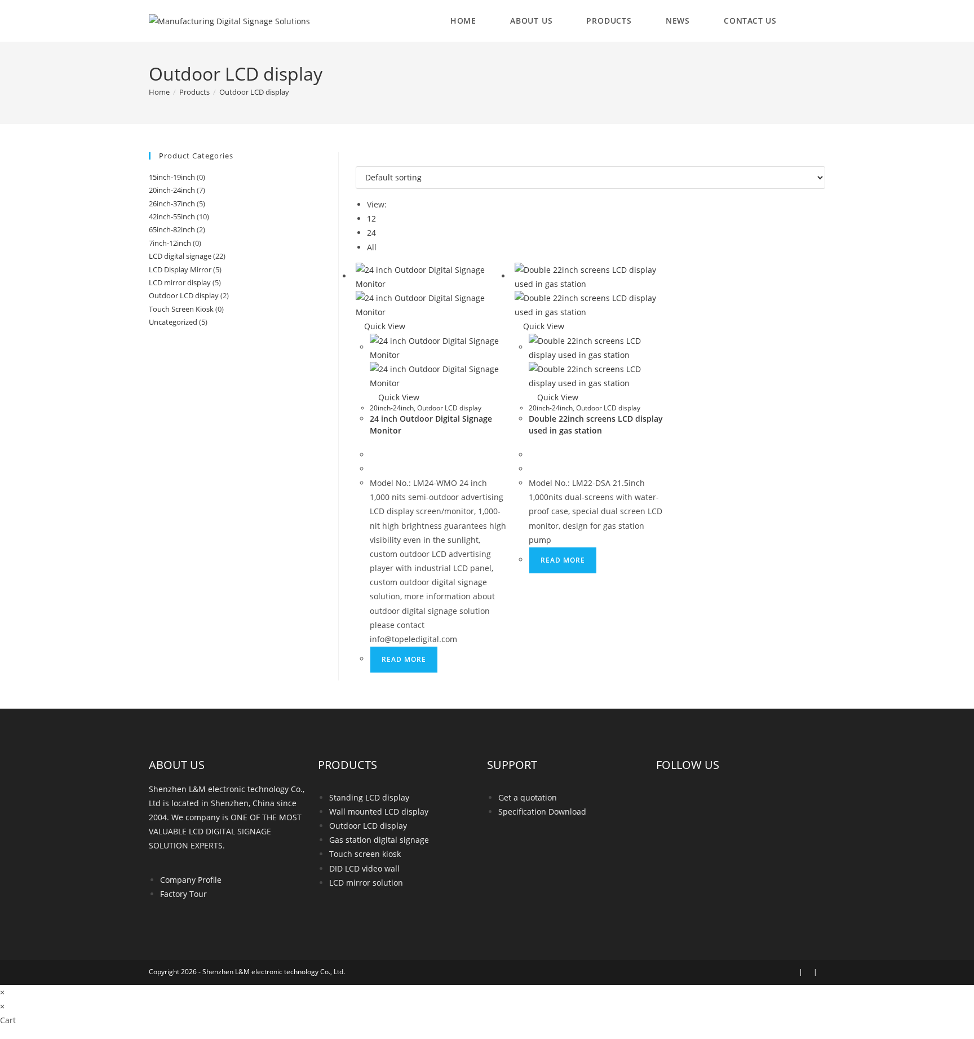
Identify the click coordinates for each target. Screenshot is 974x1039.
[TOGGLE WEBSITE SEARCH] (814, 21)
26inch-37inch (172, 203)
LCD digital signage (180, 256)
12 (371, 218)
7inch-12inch (170, 243)
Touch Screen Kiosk (181, 309)
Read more (404, 659)
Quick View (383, 326)
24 (371, 232)
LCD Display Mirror (180, 269)
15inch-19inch (172, 177)
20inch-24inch (392, 408)
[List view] (365, 159)
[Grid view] (359, 159)
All (372, 247)
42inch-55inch (172, 216)
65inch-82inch (172, 229)
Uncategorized (173, 322)
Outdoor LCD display (254, 92)
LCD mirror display (180, 282)
